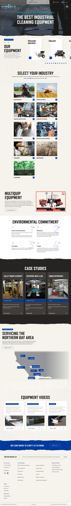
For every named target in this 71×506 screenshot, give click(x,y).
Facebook (5, 473)
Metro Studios (57, 504)
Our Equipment (28, 29)
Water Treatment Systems (24, 465)
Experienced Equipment (41, 480)
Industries (6, 490)
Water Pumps (21, 477)
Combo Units (39, 468)
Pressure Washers (40, 465)
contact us (30, 78)
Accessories (20, 480)
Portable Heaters (40, 471)
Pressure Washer (56, 467)
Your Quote (6, 486)
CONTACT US (7, 347)
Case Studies (7, 496)
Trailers (37, 474)
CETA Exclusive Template (65, 504)
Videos (5, 498)
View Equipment (10, 210)
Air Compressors (21, 468)
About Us (6, 488)
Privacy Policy (33, 504)
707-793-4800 (7, 465)
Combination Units (56, 465)
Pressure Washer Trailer (57, 469)
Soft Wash (20, 474)
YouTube (8, 473)
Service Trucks (55, 471)
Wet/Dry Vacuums (40, 477)
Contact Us (42, 29)
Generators (20, 471)
